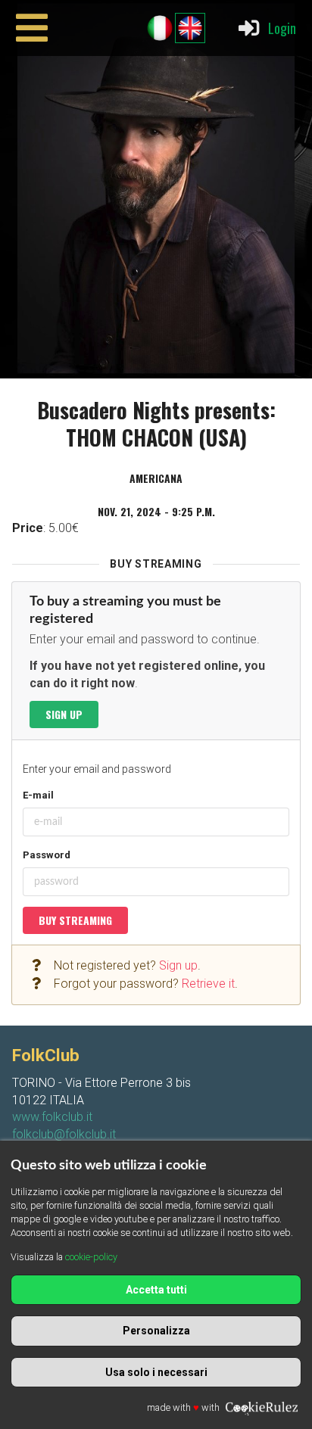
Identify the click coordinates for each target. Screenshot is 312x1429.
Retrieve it (208, 983)
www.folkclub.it (52, 1117)
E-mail (38, 795)
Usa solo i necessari (156, 1372)
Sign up (64, 714)
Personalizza (156, 1331)
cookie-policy (91, 1256)
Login (282, 27)
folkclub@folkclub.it (64, 1134)
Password (46, 855)
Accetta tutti (156, 1290)
